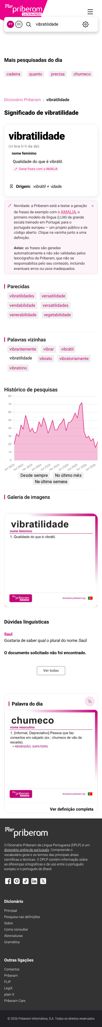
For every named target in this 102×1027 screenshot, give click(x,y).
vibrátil (67, 349)
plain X (9, 995)
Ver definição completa (71, 809)
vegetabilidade (57, 314)
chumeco (82, 74)
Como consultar (16, 930)
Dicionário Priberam (22, 99)
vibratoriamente (74, 358)
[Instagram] (17, 883)
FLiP (7, 982)
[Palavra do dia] (89, 701)
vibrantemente (22, 349)
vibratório (18, 367)
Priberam (11, 976)
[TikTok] (26, 883)
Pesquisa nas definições (22, 917)
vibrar (48, 349)
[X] (43, 883)
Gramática (12, 942)
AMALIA (68, 211)
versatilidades (56, 305)
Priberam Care (14, 1001)
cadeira (13, 74)
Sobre (8, 923)
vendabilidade (22, 305)
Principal (10, 911)
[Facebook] (8, 883)
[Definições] (85, 24)
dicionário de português (26, 850)
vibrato (45, 358)
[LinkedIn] (34, 883)
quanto (35, 74)
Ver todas (51, 671)
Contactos (12, 969)
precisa (58, 74)
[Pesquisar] (28, 24)
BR (19, 24)
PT (11, 24)
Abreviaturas (13, 936)
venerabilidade (22, 314)
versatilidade (53, 295)
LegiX (8, 988)
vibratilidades (21, 295)
